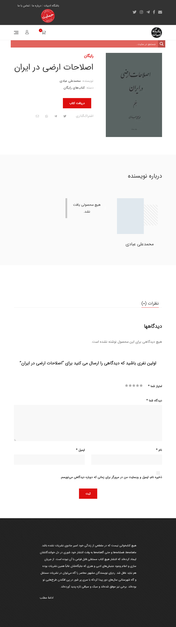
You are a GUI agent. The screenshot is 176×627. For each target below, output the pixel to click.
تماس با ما (24, 5)
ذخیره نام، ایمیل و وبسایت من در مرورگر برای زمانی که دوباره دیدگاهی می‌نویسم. (111, 477)
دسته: (89, 87)
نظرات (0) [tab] (150, 303)
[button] (113, 60)
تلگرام (148, 12)
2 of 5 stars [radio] (137, 385)
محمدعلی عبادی (70, 80)
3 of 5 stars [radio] (133, 385)
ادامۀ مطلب (46, 598)
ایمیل (160, 12)
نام (159, 450)
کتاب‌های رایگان (74, 87)
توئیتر (135, 12)
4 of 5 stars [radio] (130, 385)
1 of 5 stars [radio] (141, 385)
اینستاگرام (141, 12)
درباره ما (36, 5)
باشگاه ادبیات (51, 5)
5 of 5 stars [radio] (126, 385)
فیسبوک (154, 12)
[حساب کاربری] (26, 32)
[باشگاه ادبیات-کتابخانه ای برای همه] (156, 32)
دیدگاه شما (154, 400)
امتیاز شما (155, 386)
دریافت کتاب (77, 103)
